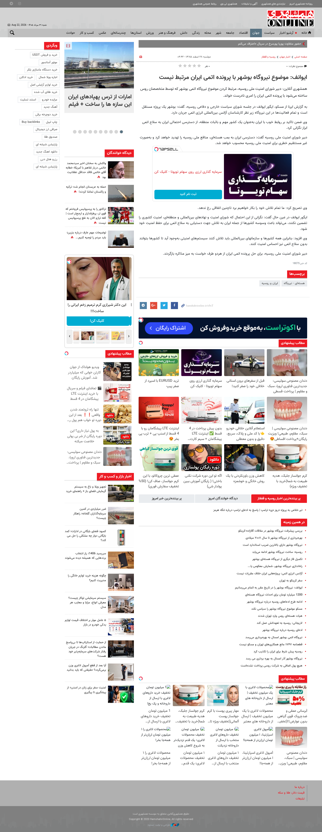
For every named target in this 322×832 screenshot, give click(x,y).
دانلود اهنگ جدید (46, 151)
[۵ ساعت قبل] (121, 215)
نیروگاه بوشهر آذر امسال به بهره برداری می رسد (274, 658)
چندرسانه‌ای (118, 33)
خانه (304, 33)
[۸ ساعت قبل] (121, 649)
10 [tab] (74, 131)
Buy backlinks (31, 122)
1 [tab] (121, 131)
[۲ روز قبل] (121, 672)
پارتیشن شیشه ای (46, 144)
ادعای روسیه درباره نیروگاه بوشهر (282, 630)
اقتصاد (243, 33)
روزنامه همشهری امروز (301, 4)
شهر (218, 33)
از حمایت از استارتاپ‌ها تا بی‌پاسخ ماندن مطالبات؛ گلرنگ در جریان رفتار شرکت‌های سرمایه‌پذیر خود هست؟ (86, 649)
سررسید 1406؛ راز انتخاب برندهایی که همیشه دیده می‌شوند (85, 555)
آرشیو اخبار (286, 33)
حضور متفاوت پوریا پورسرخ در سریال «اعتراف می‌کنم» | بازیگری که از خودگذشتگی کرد (250, 43)
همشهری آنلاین (288, 18)
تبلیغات (300, 798)
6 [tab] (95, 131)
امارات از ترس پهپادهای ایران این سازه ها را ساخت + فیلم (100, 100)
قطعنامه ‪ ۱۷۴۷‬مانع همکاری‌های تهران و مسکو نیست (270, 644)
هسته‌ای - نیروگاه (294, 283)
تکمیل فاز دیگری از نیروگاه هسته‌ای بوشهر (277, 559)
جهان (256, 33)
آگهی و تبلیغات (249, 4)
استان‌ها (136, 33)
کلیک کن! (99, 321)
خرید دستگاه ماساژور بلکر (42, 69)
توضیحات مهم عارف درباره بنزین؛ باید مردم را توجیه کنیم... (86, 235)
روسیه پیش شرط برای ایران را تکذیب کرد (278, 651)
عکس (102, 33)
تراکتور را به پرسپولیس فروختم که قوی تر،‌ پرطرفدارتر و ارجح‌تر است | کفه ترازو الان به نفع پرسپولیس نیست (86, 216)
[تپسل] (156, 149)
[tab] (279, 498)
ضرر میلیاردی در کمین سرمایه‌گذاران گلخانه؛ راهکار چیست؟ (89, 513)
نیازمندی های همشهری (273, 4)
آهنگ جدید (50, 107)
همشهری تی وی (228, 4)
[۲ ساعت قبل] (121, 493)
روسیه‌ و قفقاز (268, 57)
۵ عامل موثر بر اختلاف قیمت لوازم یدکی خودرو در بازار (85, 622)
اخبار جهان (285, 57)
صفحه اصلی (300, 57)
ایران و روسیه (270, 283)
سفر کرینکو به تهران (290, 580)
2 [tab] (116, 131)
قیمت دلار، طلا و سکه (291, 793)
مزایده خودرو (49, 99)
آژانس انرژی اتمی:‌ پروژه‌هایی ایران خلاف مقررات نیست (269, 573)
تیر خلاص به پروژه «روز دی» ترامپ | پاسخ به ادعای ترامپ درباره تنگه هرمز (257, 510)
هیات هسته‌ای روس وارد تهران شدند (280, 616)
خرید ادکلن (26, 77)
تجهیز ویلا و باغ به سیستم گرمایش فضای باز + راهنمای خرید (86, 489)
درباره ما (300, 787)
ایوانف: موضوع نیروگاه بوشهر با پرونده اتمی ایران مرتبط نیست (233, 77)
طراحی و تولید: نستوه (159, 825)
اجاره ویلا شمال (48, 77)
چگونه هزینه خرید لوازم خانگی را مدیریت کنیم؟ (87, 578)
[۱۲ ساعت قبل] (121, 193)
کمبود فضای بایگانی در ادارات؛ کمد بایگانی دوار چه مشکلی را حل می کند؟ (85, 536)
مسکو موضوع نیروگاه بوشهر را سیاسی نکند (276, 609)
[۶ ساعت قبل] (121, 239)
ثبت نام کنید (188, 194)
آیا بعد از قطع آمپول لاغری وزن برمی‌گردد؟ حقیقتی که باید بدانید (86, 667)
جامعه (230, 33)
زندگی (196, 33)
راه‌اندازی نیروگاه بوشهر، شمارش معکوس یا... (275, 566)
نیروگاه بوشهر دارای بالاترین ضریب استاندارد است (272, 545)
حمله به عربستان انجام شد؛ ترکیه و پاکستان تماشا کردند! (86, 189)
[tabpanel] (99, 77)
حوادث (70, 33)
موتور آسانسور (49, 62)
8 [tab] (85, 131)
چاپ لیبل (51, 122)
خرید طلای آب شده (45, 92)
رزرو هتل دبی (48, 159)
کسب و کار (87, 33)
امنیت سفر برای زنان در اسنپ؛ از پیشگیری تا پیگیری (86, 690)
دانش (183, 33)
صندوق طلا (50, 137)
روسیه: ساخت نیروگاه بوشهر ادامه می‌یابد (277, 552)
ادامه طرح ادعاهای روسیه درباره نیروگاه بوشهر (274, 602)
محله (207, 33)
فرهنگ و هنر (166, 33)
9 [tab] (80, 131)
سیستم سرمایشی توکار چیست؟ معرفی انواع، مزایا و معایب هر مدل (87, 602)
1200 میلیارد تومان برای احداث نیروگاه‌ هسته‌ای (273, 594)
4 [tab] (106, 131)
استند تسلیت (28, 99)
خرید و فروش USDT (44, 55)
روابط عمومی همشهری (204, 4)
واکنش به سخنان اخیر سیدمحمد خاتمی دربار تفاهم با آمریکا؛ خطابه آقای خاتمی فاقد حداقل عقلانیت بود (86, 170)
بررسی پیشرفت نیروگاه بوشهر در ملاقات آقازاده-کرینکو (270, 531)
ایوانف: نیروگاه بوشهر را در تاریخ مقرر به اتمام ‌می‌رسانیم (268, 587)
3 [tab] (111, 131)
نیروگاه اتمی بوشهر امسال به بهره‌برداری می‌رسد (273, 637)
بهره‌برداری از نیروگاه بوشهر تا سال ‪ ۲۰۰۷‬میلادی (274, 538)
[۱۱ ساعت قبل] (121, 169)
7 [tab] (90, 131)
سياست (269, 33)
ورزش (150, 33)
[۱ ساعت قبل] (99, 65)
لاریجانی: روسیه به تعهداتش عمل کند (279, 623)
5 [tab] (100, 131)
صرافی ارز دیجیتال (46, 129)
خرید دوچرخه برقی (46, 114)
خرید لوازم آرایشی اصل (43, 85)
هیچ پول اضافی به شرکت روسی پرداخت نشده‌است (271, 665)
